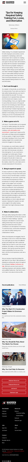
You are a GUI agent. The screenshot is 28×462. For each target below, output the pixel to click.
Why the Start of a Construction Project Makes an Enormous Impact (13, 311)
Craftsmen (4, 411)
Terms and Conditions (19, 451)
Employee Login (14, 392)
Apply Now (4, 428)
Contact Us (4, 437)
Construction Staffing (20, 413)
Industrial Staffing (19, 415)
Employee (17, 418)
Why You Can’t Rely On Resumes (13, 369)
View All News (22, 285)
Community (4, 416)
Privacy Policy (10, 451)
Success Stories (18, 430)
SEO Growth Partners (14, 454)
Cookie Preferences (7, 452)
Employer (17, 411)
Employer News (14, 28)
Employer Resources (14, 380)
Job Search (14, 388)
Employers (4, 413)
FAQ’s (16, 428)
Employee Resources (14, 384)
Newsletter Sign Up (6, 440)
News (3, 442)
